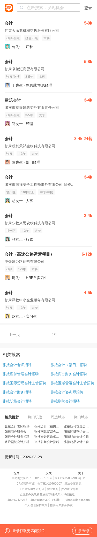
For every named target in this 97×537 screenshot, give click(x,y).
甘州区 (11, 192)
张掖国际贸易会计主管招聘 (24, 382)
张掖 (9, 153)
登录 (88, 8)
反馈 (49, 473)
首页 (16, 473)
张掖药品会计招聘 (76, 441)
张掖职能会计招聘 (17, 400)
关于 (81, 473)
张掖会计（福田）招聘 (69, 364)
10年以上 (27, 192)
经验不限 (31, 38)
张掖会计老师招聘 (17, 364)
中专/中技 (46, 192)
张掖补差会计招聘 (46, 441)
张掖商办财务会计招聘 (69, 373)
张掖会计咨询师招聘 (67, 391)
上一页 (14, 334)
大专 (42, 115)
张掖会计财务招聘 (17, 391)
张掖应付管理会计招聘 (21, 373)
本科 (46, 38)
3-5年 (29, 76)
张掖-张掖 (13, 38)
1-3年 (22, 153)
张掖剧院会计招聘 (65, 400)
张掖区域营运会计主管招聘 (72, 382)
